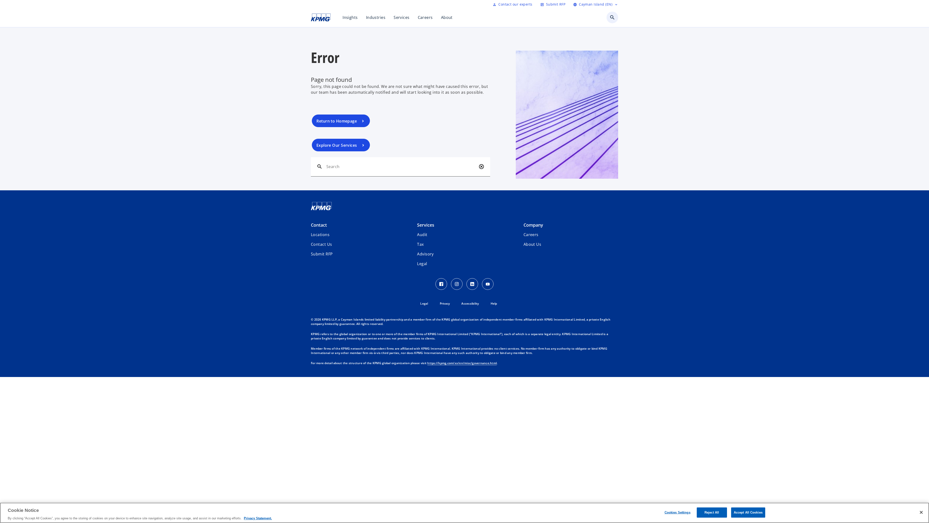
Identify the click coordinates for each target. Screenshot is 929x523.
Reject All (711, 512)
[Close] (921, 512)
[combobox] (401, 166)
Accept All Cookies (748, 512)
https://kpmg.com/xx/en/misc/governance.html (462, 363)
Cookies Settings (677, 512)
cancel (481, 166)
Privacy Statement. (258, 518)
